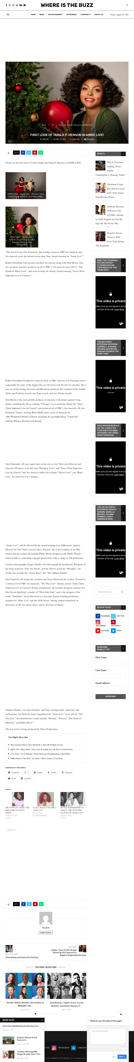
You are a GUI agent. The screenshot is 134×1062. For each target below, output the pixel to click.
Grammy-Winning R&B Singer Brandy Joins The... (29, 1053)
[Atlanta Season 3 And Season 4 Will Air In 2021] (8, 1040)
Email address (103, 683)
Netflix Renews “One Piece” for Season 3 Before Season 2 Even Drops (37, 758)
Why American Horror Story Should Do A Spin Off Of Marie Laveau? (37, 745)
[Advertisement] (67, 38)
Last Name (101, 670)
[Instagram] (13, 5)
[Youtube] (20, 5)
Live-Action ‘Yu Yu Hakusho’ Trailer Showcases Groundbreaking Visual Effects (40, 754)
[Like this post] (17, 152)
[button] (9, 993)
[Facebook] (6, 5)
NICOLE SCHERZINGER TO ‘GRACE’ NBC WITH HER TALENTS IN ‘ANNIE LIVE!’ (72, 810)
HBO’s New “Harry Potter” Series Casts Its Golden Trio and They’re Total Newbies (42, 749)
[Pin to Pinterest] (34, 152)
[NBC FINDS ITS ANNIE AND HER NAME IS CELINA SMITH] (17, 799)
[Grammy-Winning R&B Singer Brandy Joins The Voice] (8, 1054)
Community (85, 14)
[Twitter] (9, 5)
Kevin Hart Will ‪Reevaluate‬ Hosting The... (21, 1026)
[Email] (24, 5)
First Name (101, 657)
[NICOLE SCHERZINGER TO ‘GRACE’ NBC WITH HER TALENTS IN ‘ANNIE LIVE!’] (72, 799)
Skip (113, 1057)
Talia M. (45, 139)
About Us (98, 14)
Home (33, 14)
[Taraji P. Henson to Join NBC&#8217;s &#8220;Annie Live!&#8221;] (45, 799)
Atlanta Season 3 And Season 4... (27, 1039)
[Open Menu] (7, 14)
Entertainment (55, 14)
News (42, 14)
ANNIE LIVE (11, 830)
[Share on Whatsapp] (40, 152)
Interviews (71, 14)
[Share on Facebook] (23, 152)
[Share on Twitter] (28, 152)
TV (53, 125)
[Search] (127, 5)
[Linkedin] (17, 5)
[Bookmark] (41, 976)
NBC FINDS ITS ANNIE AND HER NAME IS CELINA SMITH (17, 810)
